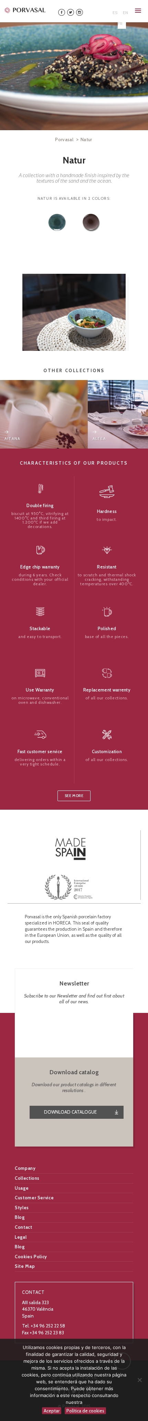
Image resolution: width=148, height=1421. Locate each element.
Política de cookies (85, 1410)
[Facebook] (61, 12)
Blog (20, 1217)
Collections (27, 1178)
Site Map (25, 1266)
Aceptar (52, 1410)
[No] (139, 1379)
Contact (23, 1227)
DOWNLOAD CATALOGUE (70, 1112)
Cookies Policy (31, 1256)
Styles (22, 1207)
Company (25, 1168)
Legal (21, 1237)
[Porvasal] (25, 10)
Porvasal (64, 139)
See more (74, 796)
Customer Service (34, 1197)
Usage (22, 1188)
